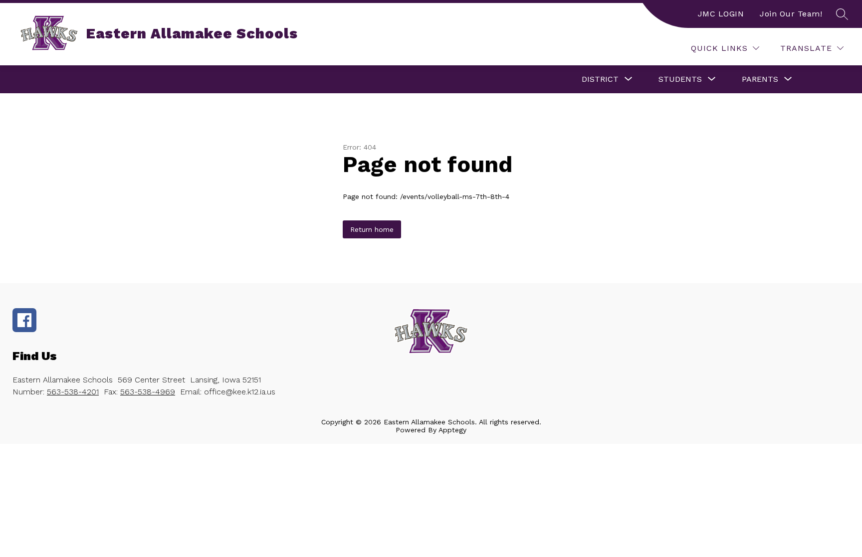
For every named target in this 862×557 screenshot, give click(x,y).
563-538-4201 (73, 391)
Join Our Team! (791, 13)
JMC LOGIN (721, 13)
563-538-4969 (147, 391)
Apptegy (452, 430)
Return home (372, 229)
